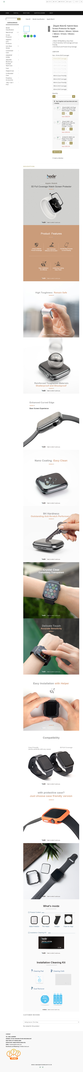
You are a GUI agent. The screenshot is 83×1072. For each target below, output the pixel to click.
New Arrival (9, 32)
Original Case (10, 71)
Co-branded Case (9, 74)
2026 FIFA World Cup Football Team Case (9, 63)
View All (28, 19)
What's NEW (26, 13)
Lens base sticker (9, 47)
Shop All (16, 13)
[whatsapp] (31, 36)
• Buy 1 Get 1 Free (10, 83)
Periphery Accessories (9, 79)
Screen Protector (9, 36)
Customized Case (9, 51)
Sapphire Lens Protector (9, 41)
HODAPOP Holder (9, 56)
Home (7, 13)
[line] (25, 36)
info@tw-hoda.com (24, 1046)
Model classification (10, 29)
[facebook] (28, 36)
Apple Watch (51, 19)
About (51, 13)
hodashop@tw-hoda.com (16, 1044)
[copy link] (34, 36)
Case (7, 68)
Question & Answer (39, 13)
